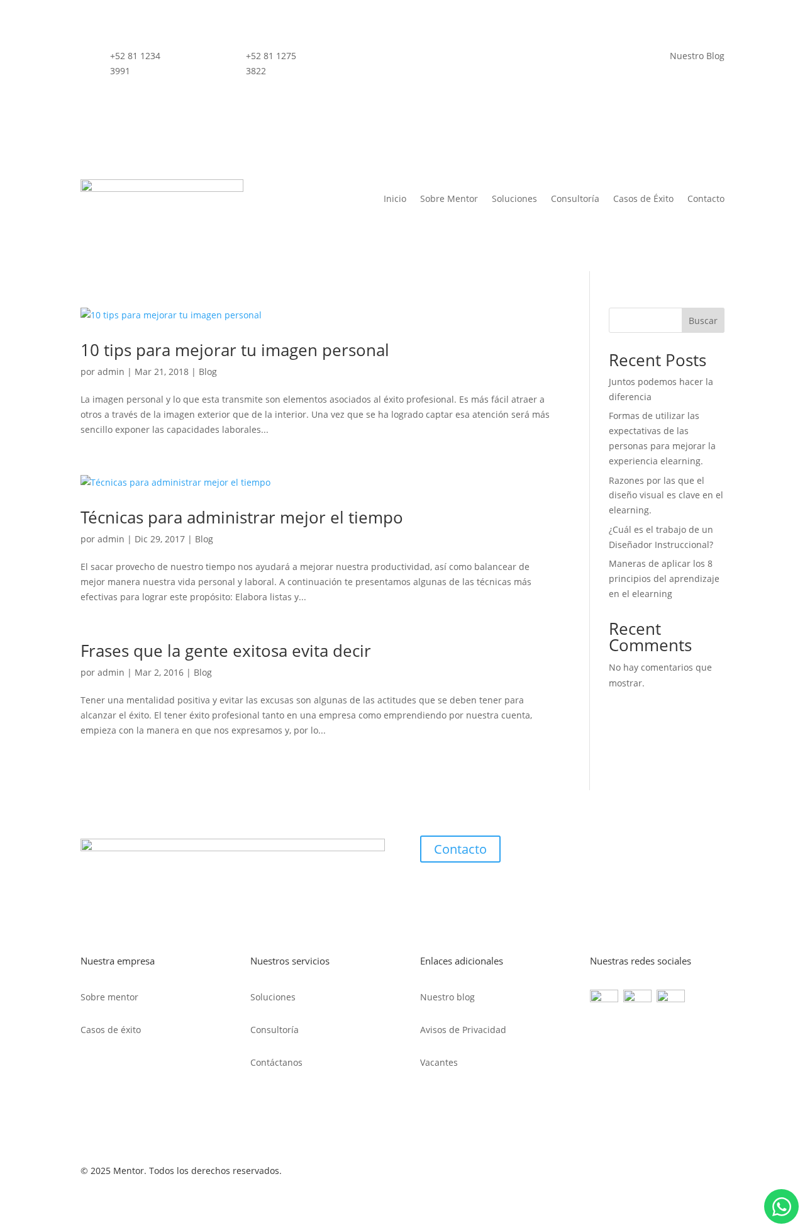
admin (111, 371)
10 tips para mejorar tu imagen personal (234, 349)
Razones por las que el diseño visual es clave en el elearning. (666, 495)
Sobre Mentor (449, 198)
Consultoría (575, 198)
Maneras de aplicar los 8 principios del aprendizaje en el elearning (664, 578)
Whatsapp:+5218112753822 (781, 1206)
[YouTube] (640, 999)
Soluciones (514, 198)
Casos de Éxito (643, 198)
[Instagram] (671, 999)
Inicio (395, 198)
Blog (208, 371)
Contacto (705, 198)
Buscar (703, 321)
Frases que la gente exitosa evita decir (225, 650)
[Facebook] (604, 999)
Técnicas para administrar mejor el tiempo (241, 517)
